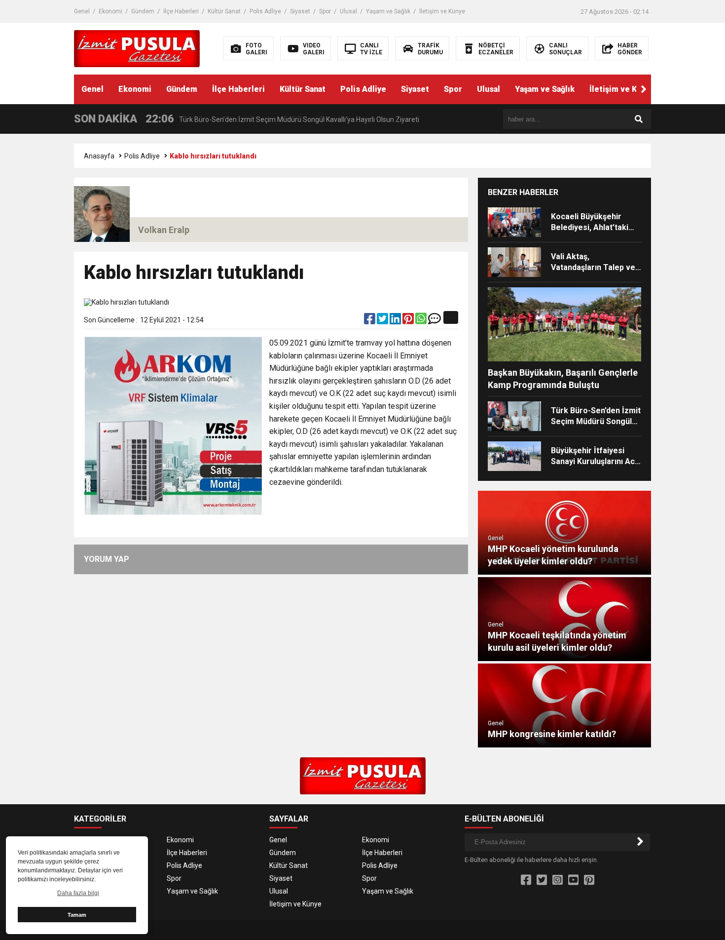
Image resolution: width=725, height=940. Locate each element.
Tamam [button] (77, 915)
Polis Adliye (265, 11)
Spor (325, 11)
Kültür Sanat (224, 11)
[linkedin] (396, 321)
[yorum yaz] (434, 321)
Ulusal (348, 11)
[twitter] (383, 321)
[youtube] (573, 880)
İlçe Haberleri (181, 11)
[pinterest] (408, 321)
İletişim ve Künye (442, 11)
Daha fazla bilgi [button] (78, 893)
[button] (643, 89)
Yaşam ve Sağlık (388, 11)
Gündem (142, 11)
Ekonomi (110, 11)
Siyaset (300, 11)
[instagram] (557, 880)
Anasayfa (99, 156)
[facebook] (370, 321)
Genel (82, 11)
